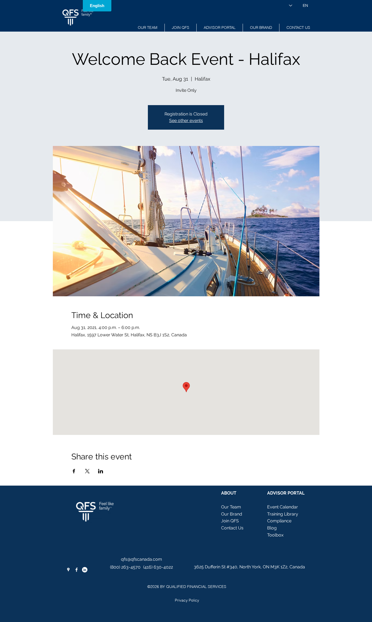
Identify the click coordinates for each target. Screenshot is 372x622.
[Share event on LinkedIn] (100, 471)
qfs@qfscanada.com (141, 559)
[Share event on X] (87, 471)
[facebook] (76, 569)
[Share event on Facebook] (74, 471)
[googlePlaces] (68, 569)
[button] (220, 28)
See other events (186, 120)
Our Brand (231, 514)
